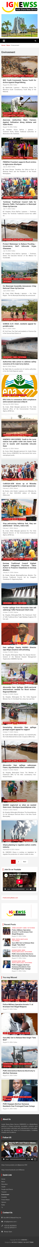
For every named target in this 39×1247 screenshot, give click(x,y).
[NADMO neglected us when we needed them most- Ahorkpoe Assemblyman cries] (19, 792)
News (15, 75)
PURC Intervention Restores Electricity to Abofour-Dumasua (24, 955)
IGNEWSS (24, 1240)
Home (3, 1179)
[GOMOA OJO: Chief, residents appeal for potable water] (19, 310)
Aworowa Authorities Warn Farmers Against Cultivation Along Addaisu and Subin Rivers (19, 122)
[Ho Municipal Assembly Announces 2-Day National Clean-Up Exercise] (19, 273)
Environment (7, 75)
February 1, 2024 (8, 528)
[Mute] (31, 889)
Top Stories (29, 75)
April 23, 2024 (7, 366)
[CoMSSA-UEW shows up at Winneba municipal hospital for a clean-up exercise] (19, 470)
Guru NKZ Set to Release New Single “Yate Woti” (23, 944)
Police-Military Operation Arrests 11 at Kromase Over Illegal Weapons (22, 932)
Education (4, 1184)
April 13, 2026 (7, 328)
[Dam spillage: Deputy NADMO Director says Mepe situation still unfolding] (19, 634)
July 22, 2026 (7, 167)
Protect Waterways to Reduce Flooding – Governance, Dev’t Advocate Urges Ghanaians (19, 246)
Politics (21, 75)
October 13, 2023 (8, 770)
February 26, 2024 (8, 404)
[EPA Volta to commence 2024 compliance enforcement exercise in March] (19, 386)
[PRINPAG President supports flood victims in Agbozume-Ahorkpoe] (19, 149)
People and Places (9, 115)
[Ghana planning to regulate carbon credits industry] (19, 831)
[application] (19, 881)
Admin (14, 366)
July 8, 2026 (6, 291)
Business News (16, 950)
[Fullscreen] (34, 889)
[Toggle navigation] (3, 41)
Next (24, 862)
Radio (3, 1205)
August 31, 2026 (17, 936)
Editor (15, 85)
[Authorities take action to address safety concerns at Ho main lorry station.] (19, 348)
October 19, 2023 (8, 612)
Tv (2, 1207)
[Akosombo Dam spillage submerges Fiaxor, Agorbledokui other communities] (19, 752)
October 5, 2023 (7, 809)
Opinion (3, 1202)
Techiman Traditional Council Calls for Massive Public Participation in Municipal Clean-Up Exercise (19, 204)
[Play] (5, 889)
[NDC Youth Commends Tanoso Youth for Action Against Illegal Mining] (19, 67)
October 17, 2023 (8, 732)
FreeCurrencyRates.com (10, 898)
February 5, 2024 (8, 488)
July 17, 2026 (7, 209)
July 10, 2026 (7, 251)
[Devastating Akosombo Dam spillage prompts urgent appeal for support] (19, 714)
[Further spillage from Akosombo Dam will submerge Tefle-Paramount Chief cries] (19, 594)
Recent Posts (10, 924)
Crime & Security (17, 928)
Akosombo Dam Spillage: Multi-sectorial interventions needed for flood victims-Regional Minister (19, 689)
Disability (4, 1197)
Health (15, 113)
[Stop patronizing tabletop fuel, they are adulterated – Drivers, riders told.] (19, 510)
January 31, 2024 (8, 572)
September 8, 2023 (8, 849)
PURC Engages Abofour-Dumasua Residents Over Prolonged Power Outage (21, 967)
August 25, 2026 (8, 85)
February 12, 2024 (8, 448)
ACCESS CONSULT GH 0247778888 (22, 1242)
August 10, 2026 (8, 127)
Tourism (4, 1192)
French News (5, 1200)
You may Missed (10, 977)
